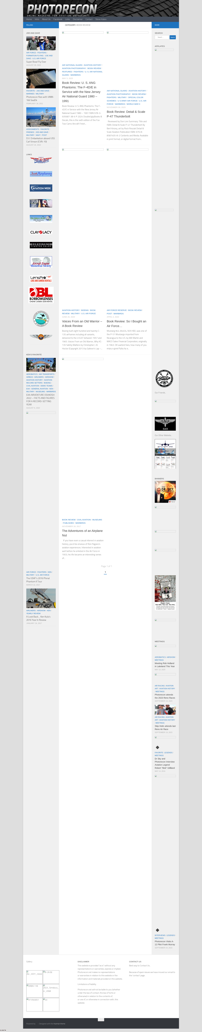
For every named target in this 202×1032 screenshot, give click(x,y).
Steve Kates (100, 19)
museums (97, 520)
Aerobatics (31, 374)
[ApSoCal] (41, 326)
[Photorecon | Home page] (62, 12)
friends (30, 132)
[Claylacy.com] (41, 233)
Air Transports (46, 374)
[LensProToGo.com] (41, 282)
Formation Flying (34, 56)
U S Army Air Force (128, 101)
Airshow (49, 377)
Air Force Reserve (117, 310)
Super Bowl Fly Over (36, 61)
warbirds (75, 75)
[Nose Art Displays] (41, 163)
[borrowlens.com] (41, 302)
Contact (89, 19)
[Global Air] (41, 222)
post (109, 313)
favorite (30, 91)
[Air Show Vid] (41, 267)
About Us (46, 19)
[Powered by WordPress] (37, 1024)
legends (168, 753)
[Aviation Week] (41, 191)
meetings (159, 660)
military (122, 97)
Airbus (29, 377)
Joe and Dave (42, 91)
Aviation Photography (74, 68)
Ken (51, 389)
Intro (37, 19)
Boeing (85, 310)
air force (31, 53)
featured (67, 72)
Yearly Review (33, 613)
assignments (32, 129)
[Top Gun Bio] (41, 206)
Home (29, 19)
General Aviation (39, 389)
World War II (133, 104)
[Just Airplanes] (41, 176)
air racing (160, 686)
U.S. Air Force (88, 313)
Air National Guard (72, 65)
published (68, 523)
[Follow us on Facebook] (54, 25)
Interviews (160, 935)
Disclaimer (78, 19)
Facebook (57, 19)
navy (38, 135)
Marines (30, 94)
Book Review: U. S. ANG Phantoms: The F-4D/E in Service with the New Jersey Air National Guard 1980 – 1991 (81, 92)
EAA (28, 389)
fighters (78, 72)
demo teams (46, 386)
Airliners (39, 377)
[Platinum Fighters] (41, 247)
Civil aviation (84, 520)
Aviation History (92, 65)
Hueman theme (59, 1024)
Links (67, 19)
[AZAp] (41, 339)
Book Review (94, 68)
